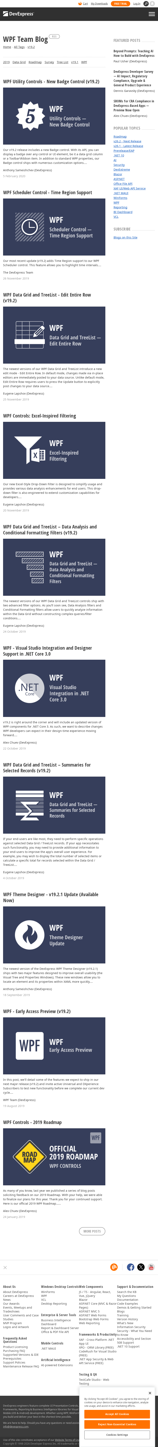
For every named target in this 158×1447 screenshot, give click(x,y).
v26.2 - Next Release (127, 141)
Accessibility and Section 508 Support (134, 1340)
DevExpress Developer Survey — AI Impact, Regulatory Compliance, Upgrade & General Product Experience (133, 78)
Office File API (123, 184)
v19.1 (74, 62)
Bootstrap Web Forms (94, 1319)
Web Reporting (89, 1323)
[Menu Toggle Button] (152, 14)
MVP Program (12, 1323)
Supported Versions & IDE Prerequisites (21, 1356)
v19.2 (31, 47)
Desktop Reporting (54, 1303)
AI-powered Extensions (57, 1365)
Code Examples (127, 1303)
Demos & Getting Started (134, 1307)
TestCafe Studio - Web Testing (94, 1381)
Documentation (127, 1300)
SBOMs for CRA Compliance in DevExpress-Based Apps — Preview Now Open (134, 105)
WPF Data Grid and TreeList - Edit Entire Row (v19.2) (47, 298)
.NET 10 (119, 155)
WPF (84, 62)
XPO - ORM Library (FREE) (96, 1347)
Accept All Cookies (117, 1414)
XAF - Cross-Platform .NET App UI (96, 1341)
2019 (6, 62)
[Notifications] (152, 3)
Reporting (120, 207)
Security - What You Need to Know (134, 1333)
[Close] (150, 1393)
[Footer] (5, 1267)
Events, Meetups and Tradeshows (17, 1309)
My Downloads (99, 3)
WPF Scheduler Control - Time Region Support (47, 192)
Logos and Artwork (16, 1327)
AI (115, 160)
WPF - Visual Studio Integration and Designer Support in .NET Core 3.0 (47, 651)
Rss (54, 36)
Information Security (131, 1327)
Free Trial (120, 4)
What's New (125, 1323)
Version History (127, 1319)
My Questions (126, 1296)
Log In (136, 3)
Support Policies (14, 1362)
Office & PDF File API (55, 1332)
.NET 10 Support (128, 1346)
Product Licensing (15, 1347)
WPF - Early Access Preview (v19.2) (37, 1011)
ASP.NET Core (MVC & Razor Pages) (98, 1305)
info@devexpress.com (15, 1426)
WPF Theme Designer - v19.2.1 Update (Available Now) (50, 897)
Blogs (121, 1311)
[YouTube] (151, 1267)
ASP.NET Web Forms (92, 1315)
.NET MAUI (121, 193)
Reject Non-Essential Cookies (117, 1424)
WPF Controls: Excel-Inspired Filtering (39, 416)
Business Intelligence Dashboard (56, 1322)
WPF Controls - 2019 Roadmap (32, 1122)
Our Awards (11, 1303)
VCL (116, 217)
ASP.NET (119, 179)
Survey (49, 62)
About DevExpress (15, 1292)
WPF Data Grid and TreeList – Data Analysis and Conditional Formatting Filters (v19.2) (50, 530)
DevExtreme (122, 169)
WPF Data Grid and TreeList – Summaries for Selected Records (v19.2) (47, 768)
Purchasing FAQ (14, 1351)
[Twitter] (141, 1267)
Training (123, 1315)
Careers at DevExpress (18, 1296)
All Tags (19, 47)
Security (119, 165)
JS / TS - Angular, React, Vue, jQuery (95, 1294)
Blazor (118, 174)
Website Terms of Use (67, 1440)
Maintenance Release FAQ (21, 1366)
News (7, 1300)
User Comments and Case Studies (21, 1317)
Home (7, 47)
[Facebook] (130, 1267)
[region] (117, 1417)
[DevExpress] (15, 4)
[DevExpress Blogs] (114, 1267)
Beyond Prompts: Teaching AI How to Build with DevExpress (134, 53)
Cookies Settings (117, 1434)
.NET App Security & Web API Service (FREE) (96, 1361)
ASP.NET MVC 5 (89, 1311)
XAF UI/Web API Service (130, 188)
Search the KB (126, 1292)
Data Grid (19, 62)
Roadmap (35, 62)
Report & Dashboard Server (60, 1328)
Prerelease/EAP (124, 151)
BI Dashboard (123, 212)
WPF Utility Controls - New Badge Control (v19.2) (51, 81)
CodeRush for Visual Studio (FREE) (97, 1353)
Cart (85, 3)
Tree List (62, 62)
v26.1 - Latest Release (128, 146)
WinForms (120, 198)
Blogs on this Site (125, 237)
